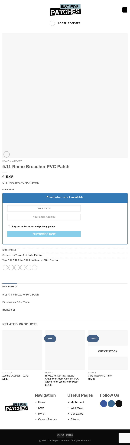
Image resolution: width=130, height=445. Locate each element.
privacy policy (47, 226)
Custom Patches (47, 419)
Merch (41, 413)
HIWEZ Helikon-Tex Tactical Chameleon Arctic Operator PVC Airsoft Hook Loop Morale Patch (62, 378)
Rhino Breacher (51, 260)
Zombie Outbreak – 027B (15, 375)
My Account (77, 402)
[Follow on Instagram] (111, 403)
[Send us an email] (118, 403)
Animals (29, 255)
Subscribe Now (44, 234)
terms (31, 226)
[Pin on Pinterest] (28, 267)
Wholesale (77, 407)
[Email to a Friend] (23, 267)
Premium (38, 255)
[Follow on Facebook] (103, 403)
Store (41, 407)
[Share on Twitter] (17, 267)
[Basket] (124, 10)
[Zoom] (6, 154)
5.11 (15, 255)
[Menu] (4, 10)
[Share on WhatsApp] (5, 267)
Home (5, 161)
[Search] (52, 23)
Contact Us (77, 413)
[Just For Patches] (65, 10)
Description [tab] (9, 286)
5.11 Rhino (18, 260)
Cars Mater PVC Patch (100, 375)
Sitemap (75, 419)
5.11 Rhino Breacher (33, 260)
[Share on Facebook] (11, 267)
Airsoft (17, 161)
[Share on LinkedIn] (34, 267)
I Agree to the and (33, 226)
